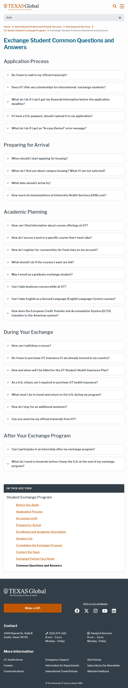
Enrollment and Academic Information (41, 532)
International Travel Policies (61, 671)
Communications (14, 671)
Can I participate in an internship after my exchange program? (53, 449)
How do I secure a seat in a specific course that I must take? (52, 237)
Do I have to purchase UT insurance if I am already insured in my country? (61, 358)
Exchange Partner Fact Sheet (35, 558)
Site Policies (94, 659)
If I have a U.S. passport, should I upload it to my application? (52, 116)
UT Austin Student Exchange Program (25, 30)
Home (7, 26)
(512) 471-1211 (57, 633)
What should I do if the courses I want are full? (43, 262)
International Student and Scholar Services (38, 26)
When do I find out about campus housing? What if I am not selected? (58, 170)
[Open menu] (123, 6)
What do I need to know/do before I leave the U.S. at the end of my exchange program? (63, 464)
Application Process (29, 511)
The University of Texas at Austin (62, 683)
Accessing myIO (26, 518)
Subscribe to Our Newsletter (103, 665)
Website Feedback (98, 671)
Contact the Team (28, 552)
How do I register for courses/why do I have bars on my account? (55, 250)
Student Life (24, 538)
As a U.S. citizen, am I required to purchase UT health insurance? (55, 382)
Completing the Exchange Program (39, 545)
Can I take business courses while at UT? (39, 286)
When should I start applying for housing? (40, 158)
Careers (8, 665)
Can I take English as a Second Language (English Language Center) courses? (64, 298)
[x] (86, 611)
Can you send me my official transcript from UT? (44, 419)
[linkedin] (114, 611)
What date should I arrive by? (31, 183)
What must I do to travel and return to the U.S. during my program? (56, 394)
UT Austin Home (13, 659)
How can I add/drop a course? (31, 345)
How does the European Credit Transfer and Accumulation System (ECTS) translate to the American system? (61, 313)
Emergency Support (57, 659)
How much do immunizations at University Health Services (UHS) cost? (59, 195)
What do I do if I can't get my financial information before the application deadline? (61, 101)
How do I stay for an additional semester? (39, 406)
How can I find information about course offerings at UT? (50, 225)
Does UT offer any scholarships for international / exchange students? (59, 87)
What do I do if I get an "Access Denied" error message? (49, 128)
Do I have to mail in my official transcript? (39, 75)
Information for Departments (62, 665)
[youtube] (104, 611)
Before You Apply (27, 505)
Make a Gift (32, 608)
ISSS (9, 17)
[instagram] (96, 611)
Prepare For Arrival (28, 525)
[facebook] (77, 611)
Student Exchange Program (29, 497)
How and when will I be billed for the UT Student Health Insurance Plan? (60, 370)
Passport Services (101, 633)
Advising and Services (78, 26)
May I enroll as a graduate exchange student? (42, 274)
